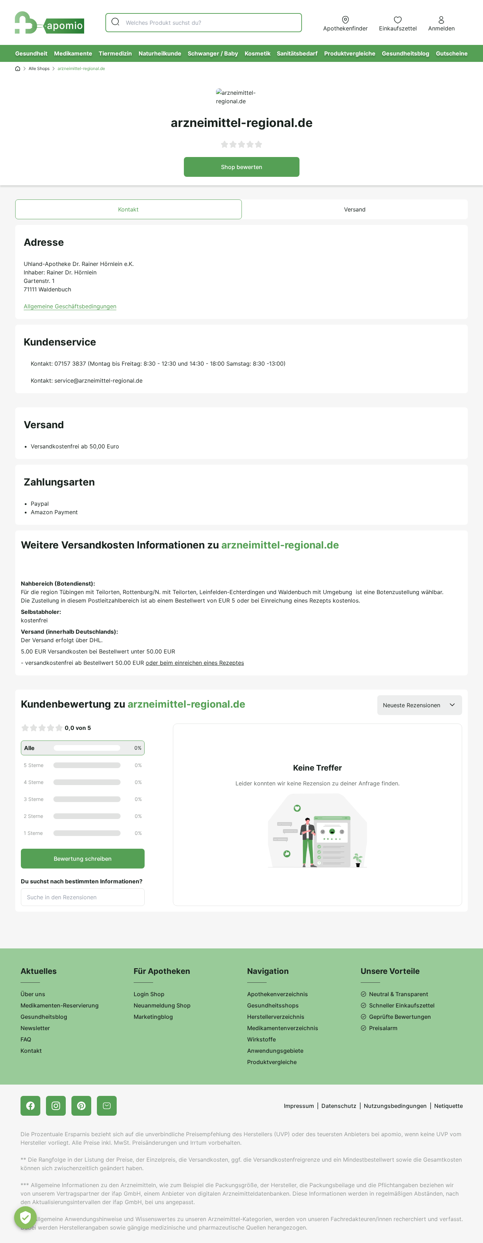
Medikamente (73, 53)
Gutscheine (452, 53)
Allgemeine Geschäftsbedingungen (70, 306)
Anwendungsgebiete (275, 1050)
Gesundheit (31, 53)
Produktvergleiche (350, 53)
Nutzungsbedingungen (395, 1105)
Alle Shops (39, 68)
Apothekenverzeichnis (277, 994)
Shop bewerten (241, 166)
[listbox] (419, 705)
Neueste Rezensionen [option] (411, 705)
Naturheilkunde (160, 53)
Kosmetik (257, 53)
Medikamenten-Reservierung (60, 1005)
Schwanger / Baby (213, 53)
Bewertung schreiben (83, 858)
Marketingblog (153, 1016)
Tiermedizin (115, 53)
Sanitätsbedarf (297, 53)
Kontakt (31, 1050)
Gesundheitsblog (405, 53)
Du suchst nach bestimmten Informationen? (81, 881)
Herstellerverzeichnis (275, 1016)
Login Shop (149, 994)
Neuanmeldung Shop (162, 1005)
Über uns (33, 994)
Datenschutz (338, 1105)
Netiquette (448, 1105)
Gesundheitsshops (273, 1005)
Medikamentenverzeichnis (282, 1028)
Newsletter (35, 1028)
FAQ (26, 1039)
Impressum (299, 1105)
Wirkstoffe (261, 1039)
